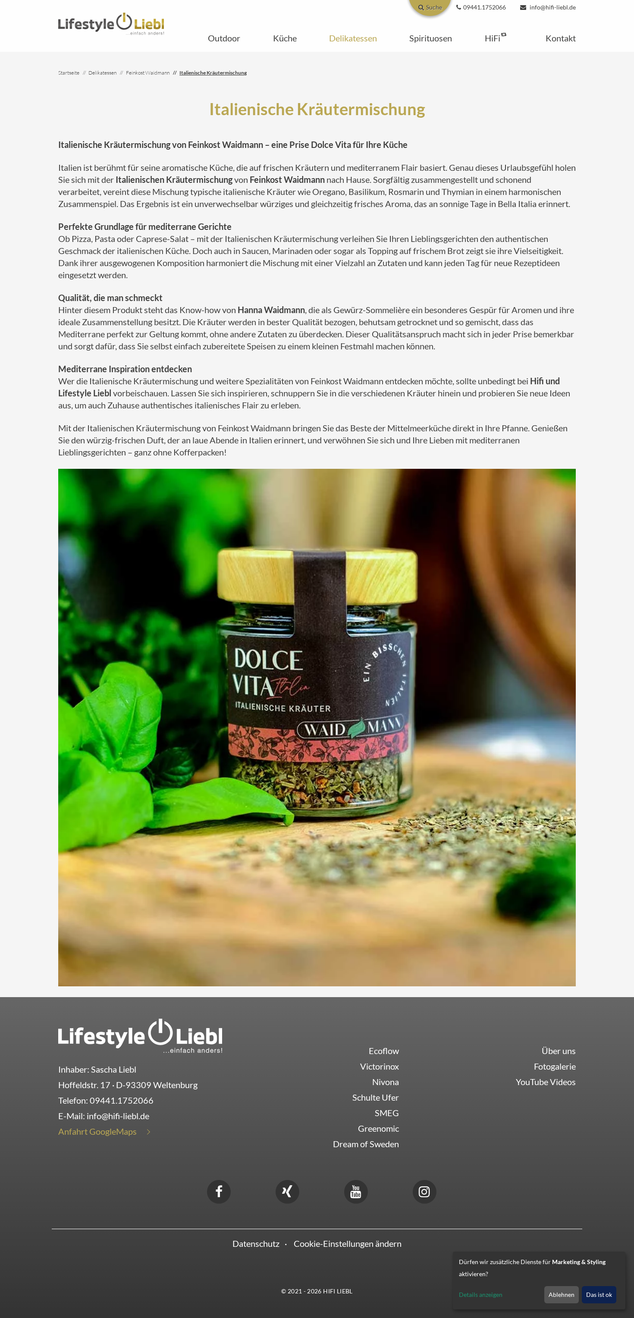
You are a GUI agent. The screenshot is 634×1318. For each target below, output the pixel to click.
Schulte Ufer (375, 1097)
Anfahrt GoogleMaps (97, 1131)
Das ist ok (599, 1294)
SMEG (387, 1113)
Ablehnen (561, 1294)
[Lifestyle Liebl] (111, 22)
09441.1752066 (122, 1100)
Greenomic (378, 1128)
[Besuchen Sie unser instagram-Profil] (424, 1190)
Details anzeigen (480, 1294)
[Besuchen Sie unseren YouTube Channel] (356, 1190)
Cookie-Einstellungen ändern (348, 1243)
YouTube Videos (546, 1081)
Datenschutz (255, 1243)
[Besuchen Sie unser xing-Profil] (287, 1190)
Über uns (559, 1050)
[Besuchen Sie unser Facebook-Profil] (218, 1190)
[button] (224, 38)
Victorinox (379, 1066)
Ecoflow (384, 1050)
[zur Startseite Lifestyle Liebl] (140, 1034)
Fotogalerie (555, 1066)
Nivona (385, 1081)
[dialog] (539, 1280)
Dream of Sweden (366, 1144)
